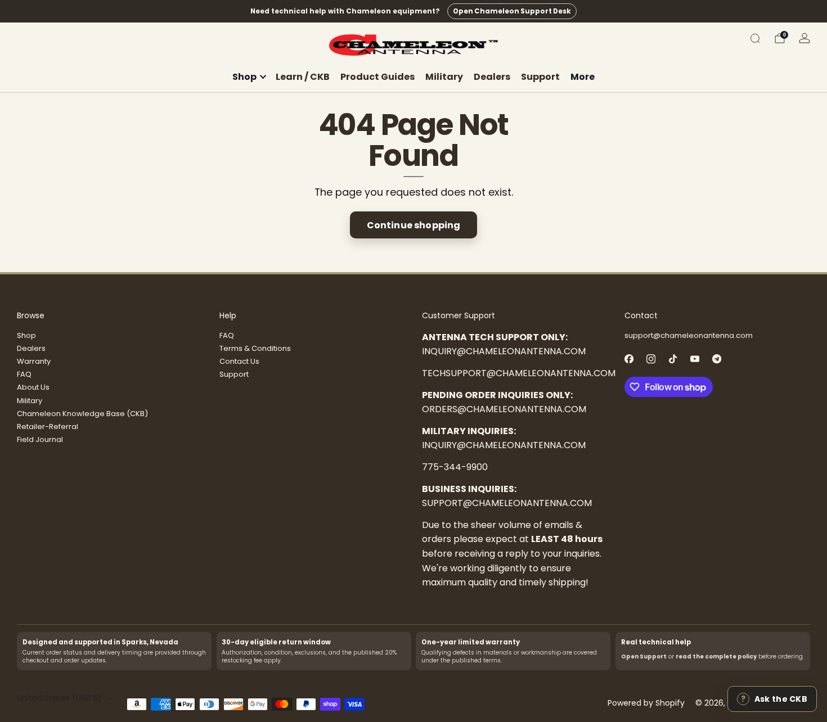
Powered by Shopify (646, 703)
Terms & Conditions (255, 348)
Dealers (492, 76)
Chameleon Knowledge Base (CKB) (82, 413)
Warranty (34, 361)
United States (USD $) (59, 697)
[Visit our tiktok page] (673, 359)
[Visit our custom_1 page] (716, 359)
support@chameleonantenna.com (688, 335)
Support (540, 76)
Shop (26, 335)
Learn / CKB (303, 76)
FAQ (24, 374)
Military (444, 76)
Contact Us (239, 361)
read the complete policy (716, 656)
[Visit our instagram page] (651, 359)
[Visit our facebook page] (629, 359)
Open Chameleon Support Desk (512, 11)
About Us (33, 387)
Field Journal (40, 439)
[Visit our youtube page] (694, 359)
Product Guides (377, 76)
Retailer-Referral (47, 426)
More (582, 76)
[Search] (755, 38)
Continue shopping (414, 225)
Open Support (644, 656)
